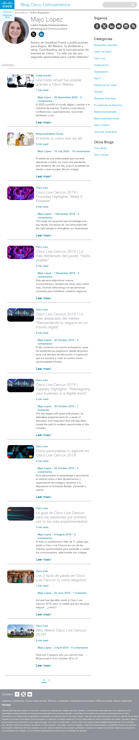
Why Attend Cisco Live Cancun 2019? (61, 633)
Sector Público (102, 125)
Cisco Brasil (100, 148)
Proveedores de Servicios (108, 105)
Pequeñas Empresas (105, 98)
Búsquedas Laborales (105, 45)
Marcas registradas (123, 701)
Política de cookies (104, 701)
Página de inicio (7, 16)
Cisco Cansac (101, 155)
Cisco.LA (7, 12)
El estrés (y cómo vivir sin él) (59, 138)
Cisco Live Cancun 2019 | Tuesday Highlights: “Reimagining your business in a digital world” (63, 389)
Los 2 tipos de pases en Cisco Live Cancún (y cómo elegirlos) (61, 578)
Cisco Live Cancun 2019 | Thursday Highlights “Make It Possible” (59, 197)
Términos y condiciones (58, 701)
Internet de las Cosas (105, 85)
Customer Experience (105, 132)
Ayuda (29, 701)
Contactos (6, 701)
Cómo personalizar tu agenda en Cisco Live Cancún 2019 (62, 453)
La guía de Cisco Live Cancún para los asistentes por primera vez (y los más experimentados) (62, 517)
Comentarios (18, 701)
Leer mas (43, 122)
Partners (98, 92)
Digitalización (101, 72)
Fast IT (97, 78)
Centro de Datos (103, 52)
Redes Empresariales (105, 112)
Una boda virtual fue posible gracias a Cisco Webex (58, 82)
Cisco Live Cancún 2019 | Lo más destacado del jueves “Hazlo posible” (63, 256)
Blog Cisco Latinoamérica (15, 13)
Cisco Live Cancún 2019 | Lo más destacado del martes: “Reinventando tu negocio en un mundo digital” (62, 320)
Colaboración (43, 75)
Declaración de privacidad (82, 701)
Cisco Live (42, 188)
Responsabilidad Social (49, 134)
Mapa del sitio (40, 701)
